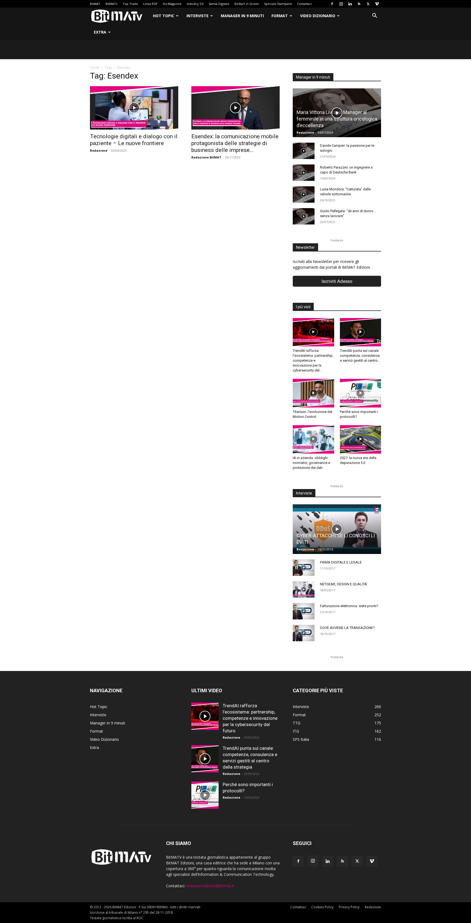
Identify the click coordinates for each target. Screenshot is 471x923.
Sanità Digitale (219, 4)
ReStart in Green (246, 4)
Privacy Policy (349, 907)
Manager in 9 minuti (242, 15)
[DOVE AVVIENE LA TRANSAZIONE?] (304, 633)
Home (94, 67)
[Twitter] (368, 4)
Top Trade (130, 4)
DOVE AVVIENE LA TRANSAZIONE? (347, 628)
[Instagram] (341, 4)
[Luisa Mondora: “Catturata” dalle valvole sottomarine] (304, 194)
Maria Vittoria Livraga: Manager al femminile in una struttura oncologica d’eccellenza (337, 118)
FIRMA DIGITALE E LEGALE (341, 562)
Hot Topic (163, 15)
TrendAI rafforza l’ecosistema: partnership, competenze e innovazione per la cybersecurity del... (313, 360)
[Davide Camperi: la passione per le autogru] (304, 151)
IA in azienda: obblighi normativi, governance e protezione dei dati (311, 463)
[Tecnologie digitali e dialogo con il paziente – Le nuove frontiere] (134, 108)
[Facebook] (332, 4)
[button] (374, 16)
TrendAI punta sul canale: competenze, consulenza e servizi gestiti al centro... (360, 355)
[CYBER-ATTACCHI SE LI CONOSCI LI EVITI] (337, 529)
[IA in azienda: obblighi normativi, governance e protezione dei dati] (313, 439)
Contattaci (304, 4)
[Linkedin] (350, 4)
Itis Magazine (172, 4)
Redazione (98, 150)
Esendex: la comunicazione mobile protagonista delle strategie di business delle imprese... (235, 143)
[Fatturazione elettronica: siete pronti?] (304, 611)
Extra (100, 32)
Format (279, 15)
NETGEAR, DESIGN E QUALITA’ (343, 584)
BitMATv (111, 4)
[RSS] (359, 4)
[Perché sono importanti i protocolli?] (360, 393)
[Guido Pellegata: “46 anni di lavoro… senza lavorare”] (304, 216)
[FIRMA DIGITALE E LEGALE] (304, 567)
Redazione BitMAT (206, 157)
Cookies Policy (322, 907)
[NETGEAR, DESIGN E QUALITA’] (304, 589)
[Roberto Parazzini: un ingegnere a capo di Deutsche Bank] (304, 172)
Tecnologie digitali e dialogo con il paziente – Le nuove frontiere (133, 139)
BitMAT (95, 4)
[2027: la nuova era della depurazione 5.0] (360, 439)
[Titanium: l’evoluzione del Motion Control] (313, 393)
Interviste (197, 15)
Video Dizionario (317, 15)
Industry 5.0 (195, 4)
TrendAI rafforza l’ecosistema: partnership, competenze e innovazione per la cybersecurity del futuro (250, 718)
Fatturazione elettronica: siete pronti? (349, 606)
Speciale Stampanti (278, 4)
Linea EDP (150, 4)
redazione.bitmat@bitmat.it (210, 885)
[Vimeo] (377, 4)
